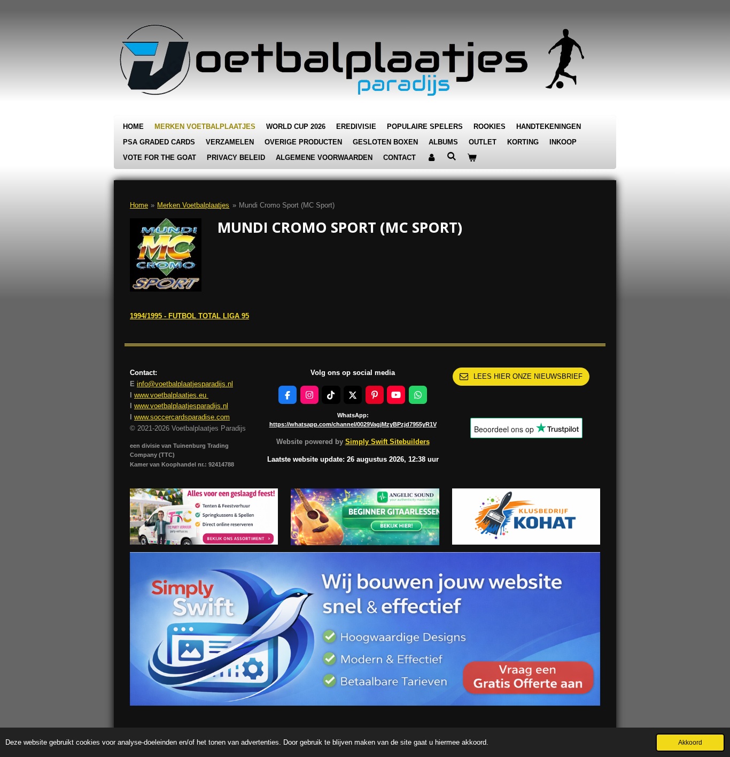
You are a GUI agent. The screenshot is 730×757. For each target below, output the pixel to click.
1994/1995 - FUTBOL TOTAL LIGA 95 (189, 316)
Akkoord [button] (690, 742)
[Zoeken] (451, 156)
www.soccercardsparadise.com (182, 417)
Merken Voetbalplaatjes (193, 205)
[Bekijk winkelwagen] (472, 158)
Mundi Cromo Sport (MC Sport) (287, 205)
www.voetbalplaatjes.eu (171, 395)
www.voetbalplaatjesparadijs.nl (181, 406)
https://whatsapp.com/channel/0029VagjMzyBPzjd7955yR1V (353, 424)
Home (139, 205)
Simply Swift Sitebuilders (387, 442)
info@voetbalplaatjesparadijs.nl (185, 384)
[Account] (431, 158)
